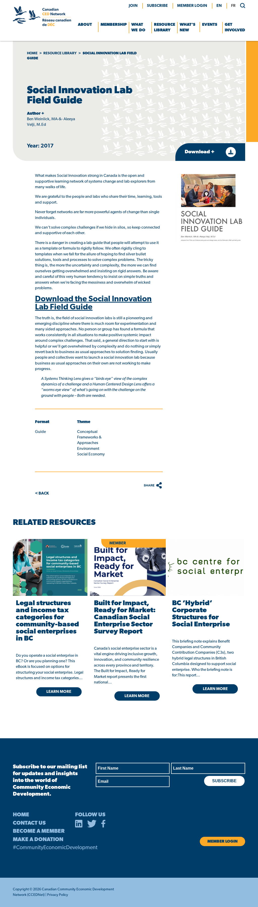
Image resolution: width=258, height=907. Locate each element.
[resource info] (206, 567)
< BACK (42, 494)
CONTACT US (29, 823)
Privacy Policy (57, 895)
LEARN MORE (58, 692)
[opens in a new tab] (50, 567)
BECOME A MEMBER (38, 831)
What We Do (138, 27)
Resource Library (164, 27)
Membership (114, 25)
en (219, 6)
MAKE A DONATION (38, 839)
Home (32, 53)
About (85, 25)
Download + (200, 152)
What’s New (187, 27)
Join (133, 6)
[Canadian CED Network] (42, 25)
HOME (21, 815)
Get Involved (235, 27)
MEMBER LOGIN (192, 6)
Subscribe (157, 6)
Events (209, 25)
